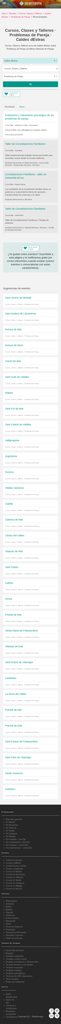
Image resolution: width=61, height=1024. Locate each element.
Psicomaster (33, 125)
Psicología (10, 929)
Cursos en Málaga (14, 886)
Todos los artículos (14, 938)
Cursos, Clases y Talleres (30, 13)
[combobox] (30, 61)
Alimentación (11, 901)
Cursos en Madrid (14, 871)
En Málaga (10, 836)
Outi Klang (18, 150)
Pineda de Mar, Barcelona (22, 165)
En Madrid (10, 822)
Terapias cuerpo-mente (16, 959)
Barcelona (35, 165)
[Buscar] (30, 84)
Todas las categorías (15, 982)
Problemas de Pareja (20, 17)
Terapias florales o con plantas (19, 964)
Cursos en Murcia (14, 888)
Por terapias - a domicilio (17, 845)
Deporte (9, 912)
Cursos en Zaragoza (15, 883)
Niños (8, 924)
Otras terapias (12, 979)
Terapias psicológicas (15, 973)
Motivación (10, 921)
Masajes (9, 953)
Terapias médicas (14, 970)
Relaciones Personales (16, 932)
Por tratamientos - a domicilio (19, 848)
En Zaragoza (11, 833)
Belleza (9, 909)
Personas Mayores (14, 926)
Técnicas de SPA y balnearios (19, 976)
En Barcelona (12, 825)
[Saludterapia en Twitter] (56, 1010)
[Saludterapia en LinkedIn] (51, 1015)
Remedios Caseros (14, 935)
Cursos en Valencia (14, 877)
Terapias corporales (15, 956)
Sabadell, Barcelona (31, 227)
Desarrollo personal (14, 950)
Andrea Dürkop (20, 184)
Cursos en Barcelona (15, 874)
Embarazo (10, 915)
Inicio (4, 13)
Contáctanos (11, 1017)
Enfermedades (12, 918)
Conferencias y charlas (16, 866)
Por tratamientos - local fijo (18, 842)
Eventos (12, 13)
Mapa (21, 107)
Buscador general (14, 819)
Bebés (8, 906)
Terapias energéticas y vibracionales (22, 962)
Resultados (10, 107)
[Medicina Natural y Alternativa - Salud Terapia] (30, 4)
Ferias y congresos (14, 868)
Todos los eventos (14, 860)
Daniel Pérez (19, 215)
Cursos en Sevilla (13, 880)
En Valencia (11, 828)
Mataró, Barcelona (31, 163)
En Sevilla (10, 831)
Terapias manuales (14, 967)
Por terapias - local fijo (16, 839)
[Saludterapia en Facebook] (51, 1010)
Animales (10, 904)
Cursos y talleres (13, 863)
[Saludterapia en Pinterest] (56, 1015)
